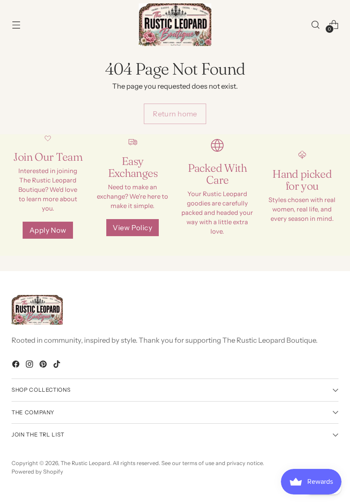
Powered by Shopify (37, 471)
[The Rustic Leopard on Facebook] (17, 365)
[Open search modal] (315, 24)
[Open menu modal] (16, 24)
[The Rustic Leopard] (175, 24)
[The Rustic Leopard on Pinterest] (44, 365)
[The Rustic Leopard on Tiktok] (57, 365)
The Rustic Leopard (85, 463)
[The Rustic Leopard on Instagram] (30, 365)
